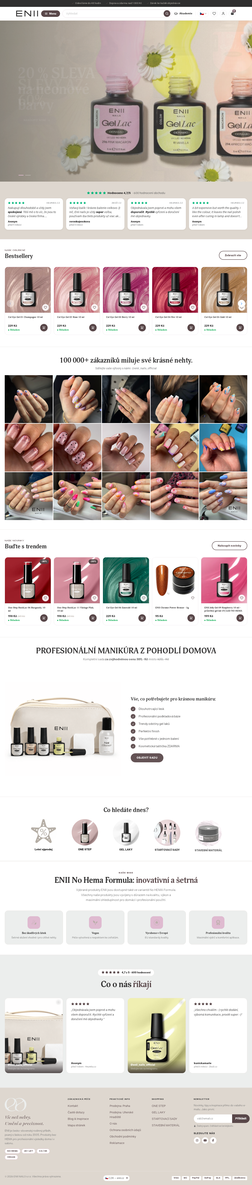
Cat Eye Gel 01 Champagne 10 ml (25, 317)
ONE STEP (159, 1105)
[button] (22, 175)
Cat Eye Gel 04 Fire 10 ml (168, 317)
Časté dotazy (76, 1112)
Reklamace (117, 1143)
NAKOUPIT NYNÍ (35, 114)
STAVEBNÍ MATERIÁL (166, 1125)
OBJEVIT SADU (147, 757)
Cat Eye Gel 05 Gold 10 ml (217, 317)
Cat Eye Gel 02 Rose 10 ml (70, 317)
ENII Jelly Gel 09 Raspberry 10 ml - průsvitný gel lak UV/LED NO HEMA (223, 609)
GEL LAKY (158, 1112)
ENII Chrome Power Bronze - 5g (172, 607)
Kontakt (73, 1105)
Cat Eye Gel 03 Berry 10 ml (120, 317)
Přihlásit (240, 1118)
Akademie (185, 13)
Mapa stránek (76, 1125)
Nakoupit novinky (229, 545)
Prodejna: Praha (120, 1105)
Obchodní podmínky (123, 1136)
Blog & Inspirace (78, 1118)
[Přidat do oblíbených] (45, 307)
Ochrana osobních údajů (125, 1130)
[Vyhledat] (167, 13)
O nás (113, 1123)
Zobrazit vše (233, 255)
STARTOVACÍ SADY (164, 1118)
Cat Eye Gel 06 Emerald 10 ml (121, 607)
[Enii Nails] (27, 13)
